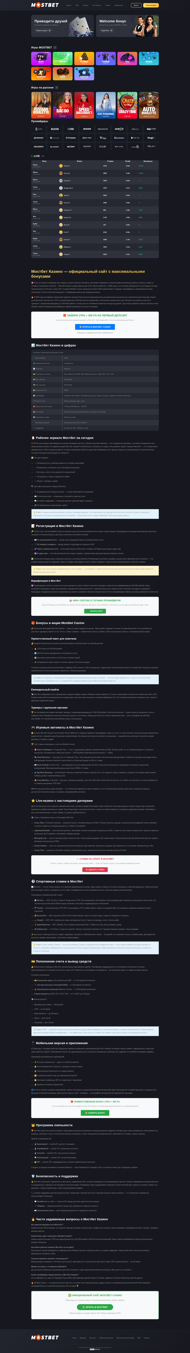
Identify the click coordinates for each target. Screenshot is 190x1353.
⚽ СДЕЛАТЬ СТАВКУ (95, 870)
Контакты (92, 1338)
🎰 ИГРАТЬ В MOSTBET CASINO (95, 327)
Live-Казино (97, 5)
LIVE (77, 5)
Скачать (147, 1338)
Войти (136, 5)
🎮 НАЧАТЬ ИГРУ (95, 611)
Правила (83, 1338)
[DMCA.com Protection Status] (95, 1350)
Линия (69, 5)
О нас (74, 1338)
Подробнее (105, 30)
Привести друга (41, 30)
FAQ (139, 1338)
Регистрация (151, 5)
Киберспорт (119, 5)
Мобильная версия (106, 1338)
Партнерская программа (125, 1338)
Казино (85, 5)
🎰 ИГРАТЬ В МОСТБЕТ (95, 1307)
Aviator (107, 5)
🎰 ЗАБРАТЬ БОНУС (95, 1113)
